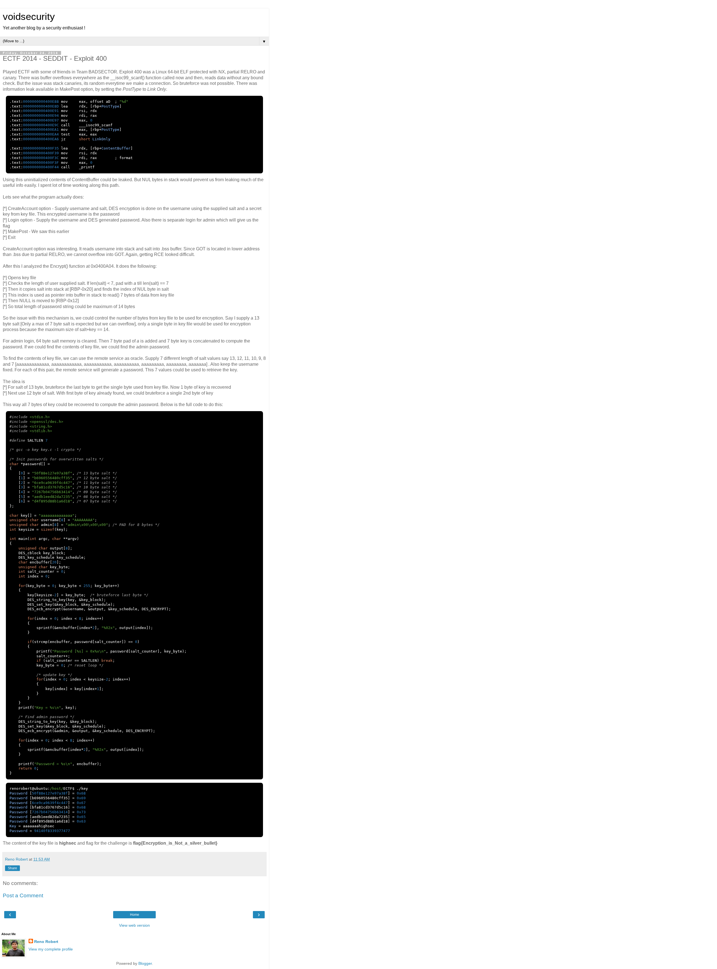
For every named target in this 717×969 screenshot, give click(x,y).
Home (134, 915)
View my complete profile (51, 949)
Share (12, 868)
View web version (134, 925)
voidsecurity (29, 16)
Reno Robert (46, 941)
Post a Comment (23, 895)
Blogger (145, 963)
